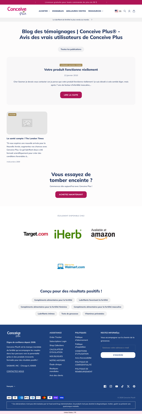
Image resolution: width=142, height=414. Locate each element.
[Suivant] (106, 2)
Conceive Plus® (129, 397)
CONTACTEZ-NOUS (15, 371)
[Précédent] (35, 2)
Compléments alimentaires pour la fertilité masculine (97, 307)
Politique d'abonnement (81, 338)
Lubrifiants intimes (46, 313)
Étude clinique (56, 364)
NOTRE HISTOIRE (57, 360)
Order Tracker (56, 337)
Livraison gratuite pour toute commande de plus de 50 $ (71, 2)
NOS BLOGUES (56, 356)
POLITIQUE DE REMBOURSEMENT (83, 370)
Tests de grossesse (69, 313)
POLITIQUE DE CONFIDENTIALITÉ (83, 363)
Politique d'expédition (80, 345)
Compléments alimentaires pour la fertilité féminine (44, 307)
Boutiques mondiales (54, 370)
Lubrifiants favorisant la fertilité (93, 300)
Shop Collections (57, 345)
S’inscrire (118, 355)
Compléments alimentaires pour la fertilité (53, 300)
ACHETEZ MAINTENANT (71, 194)
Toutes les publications (71, 49)
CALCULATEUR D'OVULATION (56, 350)
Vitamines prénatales (94, 313)
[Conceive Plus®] (17, 11)
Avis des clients (56, 375)
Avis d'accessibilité (83, 358)
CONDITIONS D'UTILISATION (81, 352)
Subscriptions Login (58, 341)
